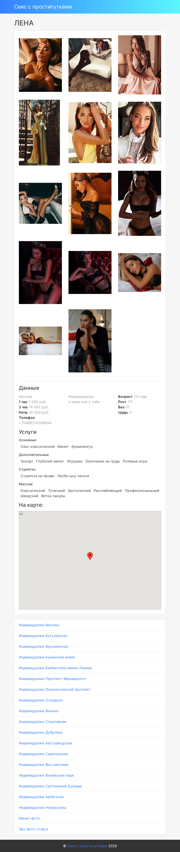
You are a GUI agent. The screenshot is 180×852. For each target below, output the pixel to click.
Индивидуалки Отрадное (41, 700)
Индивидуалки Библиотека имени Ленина (55, 668)
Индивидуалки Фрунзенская (43, 646)
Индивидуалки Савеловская (43, 754)
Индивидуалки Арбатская (41, 797)
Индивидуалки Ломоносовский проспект (55, 689)
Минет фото (29, 818)
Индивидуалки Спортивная (42, 721)
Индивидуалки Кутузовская (43, 635)
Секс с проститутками (43, 7)
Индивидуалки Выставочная (43, 764)
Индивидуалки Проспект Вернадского (52, 678)
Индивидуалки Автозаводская (45, 743)
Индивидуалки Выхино (39, 711)
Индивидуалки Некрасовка (42, 807)
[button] (90, 556)
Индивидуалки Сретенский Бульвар (50, 786)
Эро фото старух (34, 829)
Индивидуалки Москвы (39, 625)
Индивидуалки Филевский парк (46, 775)
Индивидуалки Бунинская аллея (47, 657)
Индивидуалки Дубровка (40, 732)
